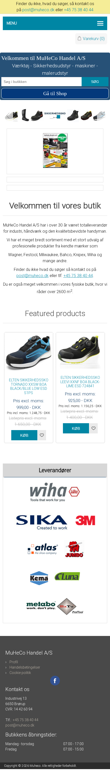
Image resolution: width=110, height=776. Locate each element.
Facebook (55, 680)
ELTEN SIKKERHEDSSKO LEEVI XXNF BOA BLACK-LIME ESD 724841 (80, 382)
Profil (13, 662)
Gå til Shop (55, 93)
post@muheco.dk (38, 9)
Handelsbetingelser (24, 667)
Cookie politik (20, 673)
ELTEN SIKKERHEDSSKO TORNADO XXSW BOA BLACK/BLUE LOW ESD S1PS (28, 386)
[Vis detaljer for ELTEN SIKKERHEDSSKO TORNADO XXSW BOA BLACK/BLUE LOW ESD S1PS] (28, 352)
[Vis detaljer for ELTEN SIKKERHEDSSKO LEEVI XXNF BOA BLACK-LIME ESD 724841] (80, 351)
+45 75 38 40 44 (78, 9)
